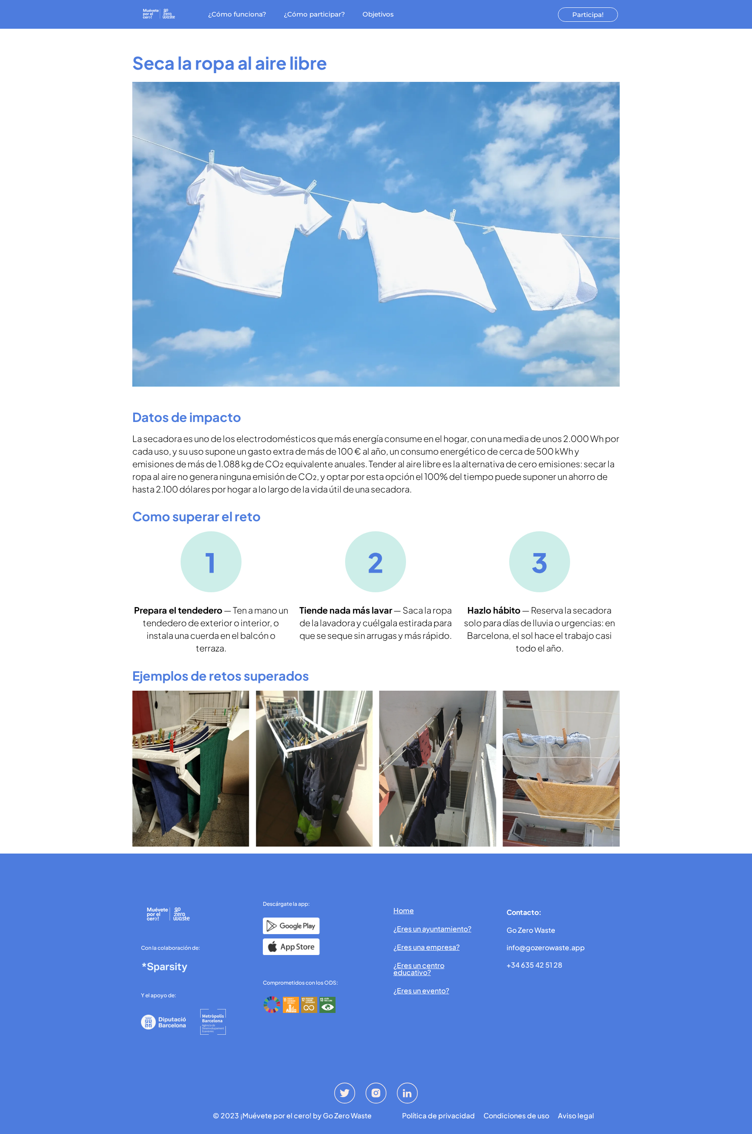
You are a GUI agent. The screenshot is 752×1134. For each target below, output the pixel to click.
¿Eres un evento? (421, 990)
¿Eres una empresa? (426, 947)
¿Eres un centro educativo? (418, 969)
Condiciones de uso (516, 1115)
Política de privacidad (438, 1115)
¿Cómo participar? (314, 14)
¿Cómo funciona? (237, 14)
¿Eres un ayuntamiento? (432, 928)
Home (403, 910)
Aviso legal (576, 1115)
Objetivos (378, 14)
